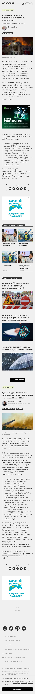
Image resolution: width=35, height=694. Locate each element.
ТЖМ (21, 408)
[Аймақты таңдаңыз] (23, 4)
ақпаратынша (13, 453)
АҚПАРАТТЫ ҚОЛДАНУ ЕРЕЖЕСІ (15, 657)
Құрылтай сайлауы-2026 (13, 661)
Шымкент (9, 33)
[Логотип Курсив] (8, 3)
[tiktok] (11, 628)
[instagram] (5, 628)
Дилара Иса (12, 27)
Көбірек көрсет (17, 380)
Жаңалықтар (7, 10)
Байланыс (8, 653)
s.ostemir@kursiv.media (14, 405)
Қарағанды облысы (9, 408)
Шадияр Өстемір (14, 401)
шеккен (26, 556)
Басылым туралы (11, 636)
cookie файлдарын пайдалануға (23, 683)
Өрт (4, 33)
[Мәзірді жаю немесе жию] (31, 4)
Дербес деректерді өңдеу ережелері (17, 649)
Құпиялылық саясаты (12, 641)
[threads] (17, 628)
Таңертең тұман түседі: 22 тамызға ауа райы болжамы (17, 348)
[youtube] (24, 628)
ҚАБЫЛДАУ (17, 689)
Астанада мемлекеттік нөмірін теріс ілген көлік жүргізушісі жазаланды (15, 317)
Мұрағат (8, 645)
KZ (27, 4)
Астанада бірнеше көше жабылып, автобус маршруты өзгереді (15, 285)
